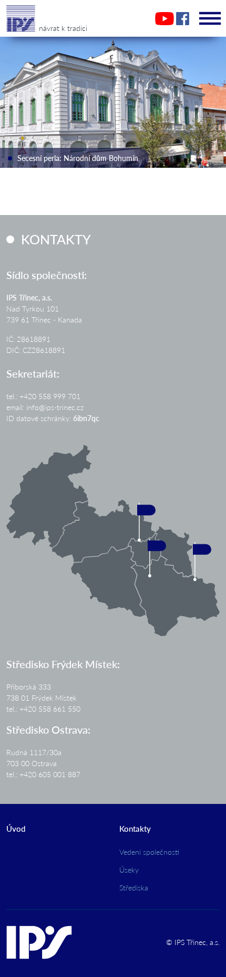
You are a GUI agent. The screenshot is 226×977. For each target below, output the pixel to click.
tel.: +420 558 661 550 (43, 708)
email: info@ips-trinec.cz (45, 407)
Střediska (133, 887)
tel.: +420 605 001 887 (43, 774)
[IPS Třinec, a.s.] (20, 15)
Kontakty (135, 828)
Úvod (15, 828)
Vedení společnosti (149, 851)
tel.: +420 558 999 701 (43, 396)
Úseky (129, 869)
